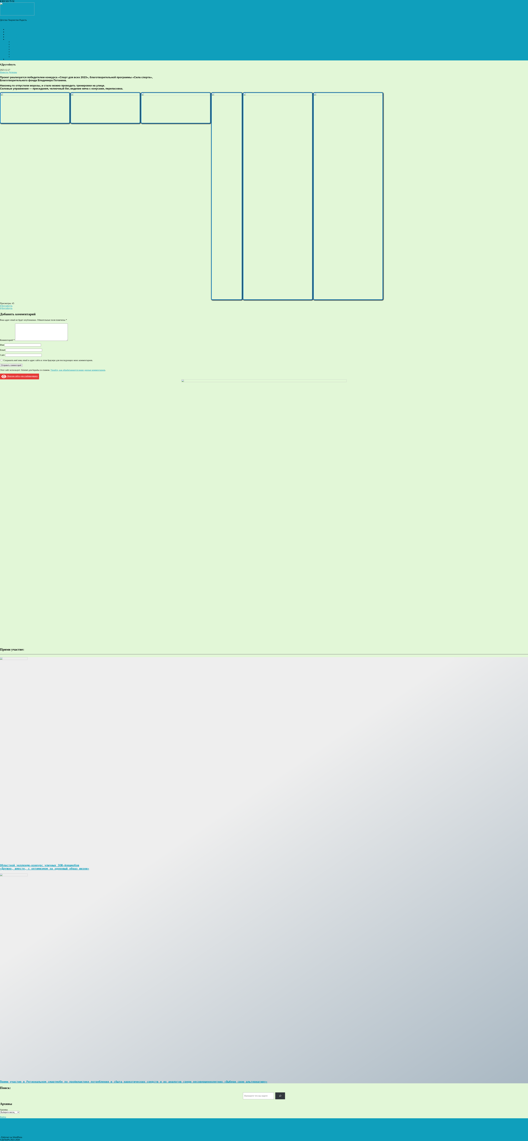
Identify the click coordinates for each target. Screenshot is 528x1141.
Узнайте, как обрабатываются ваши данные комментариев (77, 370)
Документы (16, 42)
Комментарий (7, 340)
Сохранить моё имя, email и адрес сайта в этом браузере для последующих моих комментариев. (48, 360)
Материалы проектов (21, 49)
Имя (2, 345)
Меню (3, 25)
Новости (10, 32)
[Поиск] (280, 1095)
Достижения (17, 44)
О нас (8, 39)
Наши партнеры (18, 52)
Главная (9, 29)
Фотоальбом (11, 37)
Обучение (15, 47)
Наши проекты (13, 34)
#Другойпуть (6, 306)
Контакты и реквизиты (22, 56)
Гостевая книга (13, 59)
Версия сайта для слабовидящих (22, 376)
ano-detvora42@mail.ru (25, 1)
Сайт (2, 355)
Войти (3, 1117)
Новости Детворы (8, 72)
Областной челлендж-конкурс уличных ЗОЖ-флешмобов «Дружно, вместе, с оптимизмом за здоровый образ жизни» (44, 867)
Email (2, 350)
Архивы (4, 1110)
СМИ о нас (16, 54)
